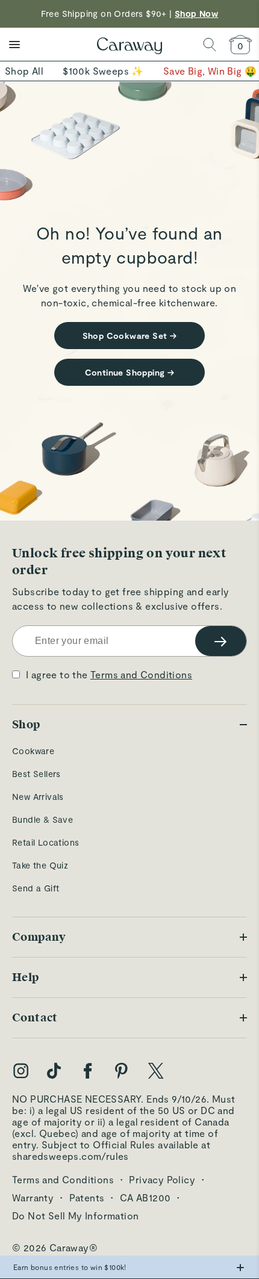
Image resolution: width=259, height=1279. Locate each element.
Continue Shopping (130, 372)
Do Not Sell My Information (75, 1215)
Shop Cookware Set (130, 335)
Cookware (33, 751)
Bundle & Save (42, 819)
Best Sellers (36, 774)
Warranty (33, 1197)
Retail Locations (45, 842)
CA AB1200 (145, 1197)
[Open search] (209, 44)
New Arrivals (38, 796)
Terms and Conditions (141, 674)
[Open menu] (14, 44)
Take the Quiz (40, 865)
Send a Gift (35, 888)
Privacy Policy (162, 1179)
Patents (87, 1197)
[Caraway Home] (129, 47)
